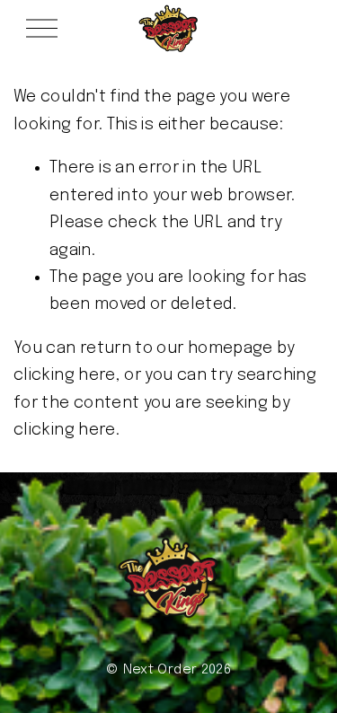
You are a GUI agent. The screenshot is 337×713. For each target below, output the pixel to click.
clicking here (64, 375)
